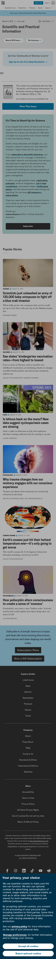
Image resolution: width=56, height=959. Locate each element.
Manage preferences (15, 934)
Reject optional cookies (28, 953)
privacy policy (19, 926)
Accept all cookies (28, 946)
